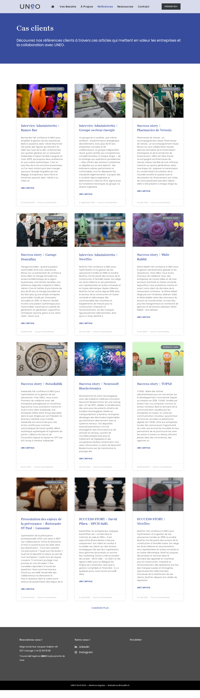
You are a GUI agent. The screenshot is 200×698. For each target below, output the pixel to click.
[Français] (1, 692)
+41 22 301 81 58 (43, 650)
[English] (1, 695)
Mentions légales (97, 685)
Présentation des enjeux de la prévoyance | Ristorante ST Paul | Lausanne (41, 523)
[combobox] (1, 692)
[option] (1, 696)
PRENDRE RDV (171, 6)
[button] (100, 608)
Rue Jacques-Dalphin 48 (45, 646)
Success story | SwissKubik (41, 384)
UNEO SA (75, 685)
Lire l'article (27, 188)
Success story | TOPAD (154, 384)
